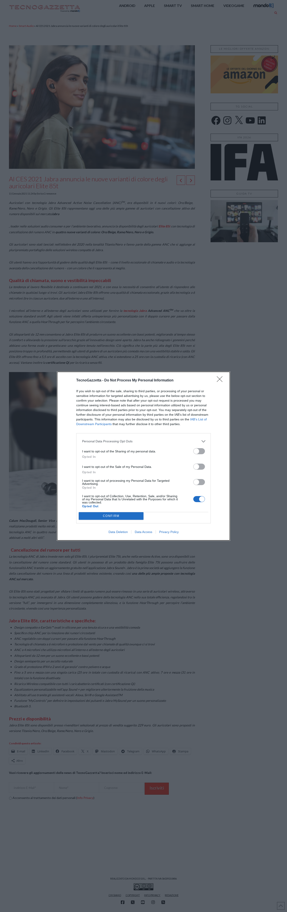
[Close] (221, 380)
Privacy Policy (169, 532)
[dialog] (143, 456)
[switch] (199, 451)
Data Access (143, 532)
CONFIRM (111, 516)
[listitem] (143, 441)
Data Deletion (118, 532)
